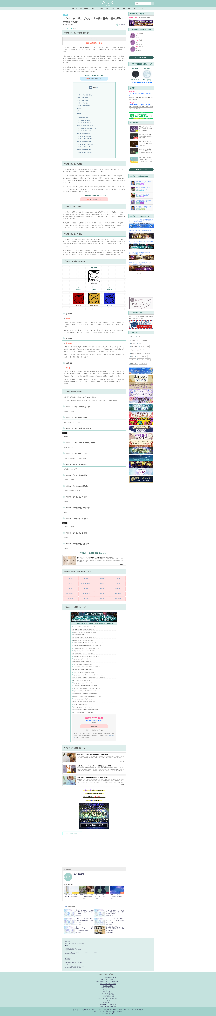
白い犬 (86, 588)
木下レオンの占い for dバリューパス (108, 1006)
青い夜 (102, 578)
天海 (132, 356)
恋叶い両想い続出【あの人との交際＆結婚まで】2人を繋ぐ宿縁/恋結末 (143, 194)
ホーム (66, 28)
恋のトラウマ (134, 346)
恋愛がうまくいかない (136, 353)
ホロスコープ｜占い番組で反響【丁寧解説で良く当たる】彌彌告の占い (141, 221)
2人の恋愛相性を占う (94, 199)
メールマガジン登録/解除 (135, 1010)
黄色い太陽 (118, 599)
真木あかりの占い (108, 990)
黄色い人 (117, 588)
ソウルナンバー (148, 350)
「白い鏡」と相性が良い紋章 (83, 105)
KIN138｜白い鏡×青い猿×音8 (84, 136)
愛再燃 (142, 346)
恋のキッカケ (134, 363)
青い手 (102, 583)
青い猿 (102, 588)
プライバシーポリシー (96, 1010)
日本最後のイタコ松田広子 (108, 988)
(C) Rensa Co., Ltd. (108, 1014)
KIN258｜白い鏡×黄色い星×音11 (84, 152)
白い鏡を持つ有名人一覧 (82, 117)
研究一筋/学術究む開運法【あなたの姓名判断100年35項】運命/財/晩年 (143, 188)
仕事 (118, 8)
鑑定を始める (94, 726)
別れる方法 (147, 353)
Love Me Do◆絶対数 (108, 994)
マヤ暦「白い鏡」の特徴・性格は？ (85, 95)
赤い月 (70, 588)
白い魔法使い (86, 593)
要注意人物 (144, 340)
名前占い (133, 359)
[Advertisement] (94, 850)
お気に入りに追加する (72, 833)
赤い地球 (70, 599)
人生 (107, 8)
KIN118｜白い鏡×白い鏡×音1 (84, 133)
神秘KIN (79, 113)
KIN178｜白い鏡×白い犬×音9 (84, 141)
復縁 (124, 8)
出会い (135, 8)
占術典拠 (106, 1010)
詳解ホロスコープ (108, 1002)
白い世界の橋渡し (86, 583)
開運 (66, 15)
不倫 (129, 8)
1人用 (138, 190)
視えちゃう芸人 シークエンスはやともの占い (108, 981)
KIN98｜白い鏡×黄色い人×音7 (84, 131)
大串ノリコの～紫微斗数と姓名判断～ (108, 998)
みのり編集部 (122, 24)
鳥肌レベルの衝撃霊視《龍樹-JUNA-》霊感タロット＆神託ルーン (141, 107)
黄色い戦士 (118, 593)
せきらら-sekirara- (116, 1012)
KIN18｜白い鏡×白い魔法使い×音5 (85, 120)
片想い (101, 8)
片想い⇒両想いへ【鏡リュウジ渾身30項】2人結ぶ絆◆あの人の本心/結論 (143, 182)
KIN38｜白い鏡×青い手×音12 (84, 123)
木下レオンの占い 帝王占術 (108, 979)
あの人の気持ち (84, 8)
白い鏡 (86, 599)
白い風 (86, 578)
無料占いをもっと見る (141, 170)
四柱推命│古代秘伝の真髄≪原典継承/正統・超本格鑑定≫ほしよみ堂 (141, 231)
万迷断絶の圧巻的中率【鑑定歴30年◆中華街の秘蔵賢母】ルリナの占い (141, 98)
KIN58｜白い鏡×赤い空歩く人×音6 (85, 125)
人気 (138, 356)
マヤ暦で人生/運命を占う (94, 78)
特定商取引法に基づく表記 (118, 1010)
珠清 (148, 346)
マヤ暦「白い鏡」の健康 (82, 103)
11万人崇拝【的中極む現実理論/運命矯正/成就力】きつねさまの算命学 (141, 264)
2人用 (138, 184)
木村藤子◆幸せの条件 (108, 996)
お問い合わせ (77, 1010)
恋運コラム (144, 356)
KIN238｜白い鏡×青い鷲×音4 (84, 149)
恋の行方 (143, 209)
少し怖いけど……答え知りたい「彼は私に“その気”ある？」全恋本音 (143, 207)
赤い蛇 (70, 583)
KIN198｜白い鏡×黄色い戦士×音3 (85, 144)
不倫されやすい (134, 340)
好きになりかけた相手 (136, 350)
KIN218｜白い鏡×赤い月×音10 (84, 147)
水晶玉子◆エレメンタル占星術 (108, 983)
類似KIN (79, 108)
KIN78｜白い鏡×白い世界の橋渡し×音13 (86, 128)
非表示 (97, 87)
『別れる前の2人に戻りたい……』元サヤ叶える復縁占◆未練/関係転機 (144, 201)
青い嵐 (102, 599)
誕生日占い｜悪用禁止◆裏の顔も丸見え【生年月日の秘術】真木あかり (141, 253)
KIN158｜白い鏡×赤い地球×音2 (84, 139)
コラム (142, 8)
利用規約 (85, 1010)
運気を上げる (144, 363)
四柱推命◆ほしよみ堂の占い (108, 1004)
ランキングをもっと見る (141, 57)
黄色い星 (117, 583)
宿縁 (142, 184)
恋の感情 (133, 343)
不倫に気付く (142, 343)
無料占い (74, 8)
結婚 (113, 8)
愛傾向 (148, 359)
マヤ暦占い (108, 1000)
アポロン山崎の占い (108, 992)
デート (132, 336)
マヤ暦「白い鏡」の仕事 (82, 100)
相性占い (93, 8)
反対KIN (79, 111)
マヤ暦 (70, 28)
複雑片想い (141, 359)
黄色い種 (117, 578)
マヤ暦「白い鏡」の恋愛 (82, 97)
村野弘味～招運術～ (108, 985)
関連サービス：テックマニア (102, 1012)
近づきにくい (141, 336)
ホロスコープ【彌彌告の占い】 (108, 977)
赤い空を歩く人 (70, 593)
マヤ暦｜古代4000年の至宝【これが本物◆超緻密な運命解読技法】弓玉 (141, 242)
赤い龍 (70, 578)
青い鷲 (102, 593)
